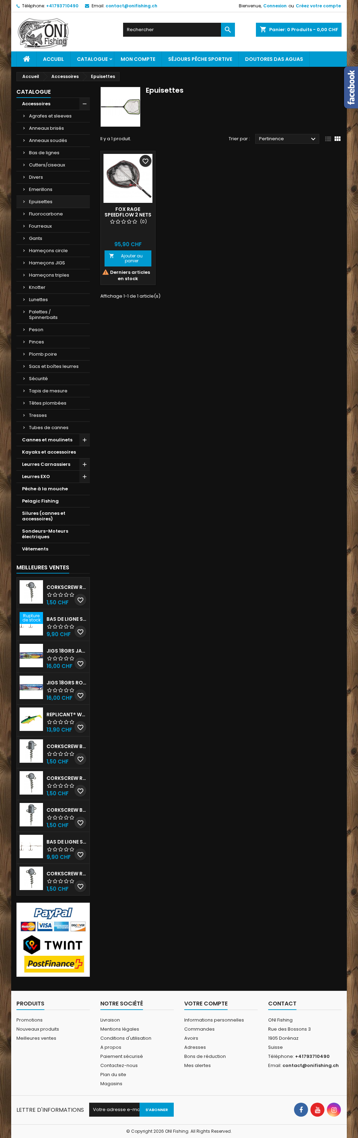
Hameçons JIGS (47, 262)
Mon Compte (138, 59)
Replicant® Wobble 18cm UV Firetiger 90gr (66, 714)
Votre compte (206, 1004)
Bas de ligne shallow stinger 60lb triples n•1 (66, 619)
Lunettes (38, 299)
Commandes (199, 1029)
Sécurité (38, 378)
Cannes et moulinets (47, 439)
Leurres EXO (36, 476)
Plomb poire (43, 354)
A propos (110, 1047)
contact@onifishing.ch (131, 6)
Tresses (38, 415)
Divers (36, 177)
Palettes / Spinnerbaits (43, 314)
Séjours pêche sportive (200, 59)
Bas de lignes (44, 152)
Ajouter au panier (126, 258)
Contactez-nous (119, 1065)
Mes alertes (197, 1065)
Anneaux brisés (46, 128)
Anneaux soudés (48, 140)
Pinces (36, 342)
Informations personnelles (214, 1020)
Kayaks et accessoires (49, 452)
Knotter (37, 287)
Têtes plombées (47, 403)
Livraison (110, 1020)
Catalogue (92, 59)
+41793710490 (62, 6)
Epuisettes (40, 201)
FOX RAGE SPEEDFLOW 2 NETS (128, 212)
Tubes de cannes (49, 427)
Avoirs (191, 1038)
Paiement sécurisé (121, 1056)
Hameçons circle (48, 250)
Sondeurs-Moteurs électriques (45, 534)
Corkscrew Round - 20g (66, 873)
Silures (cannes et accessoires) (43, 516)
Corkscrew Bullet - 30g (66, 746)
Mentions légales (119, 1029)
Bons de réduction (205, 1056)
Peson (36, 329)
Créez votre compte (318, 6)
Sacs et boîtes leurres (54, 366)
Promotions (29, 1020)
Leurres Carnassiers (46, 464)
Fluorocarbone (46, 214)
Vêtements (35, 549)
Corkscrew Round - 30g (66, 587)
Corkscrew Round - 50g (66, 778)
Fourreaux (40, 226)
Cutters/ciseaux (47, 165)
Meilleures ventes (36, 1038)
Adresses (195, 1047)
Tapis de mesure (48, 390)
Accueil (53, 59)
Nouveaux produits (37, 1029)
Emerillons (40, 189)
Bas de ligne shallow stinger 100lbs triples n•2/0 (66, 842)
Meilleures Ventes (42, 567)
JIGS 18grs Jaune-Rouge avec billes (66, 651)
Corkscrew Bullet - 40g (66, 810)
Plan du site (113, 1074)
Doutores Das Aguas (274, 59)
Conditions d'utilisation (125, 1038)
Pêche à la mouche (45, 488)
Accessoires (36, 103)
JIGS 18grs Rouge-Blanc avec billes (66, 682)
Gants (35, 238)
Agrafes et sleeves (50, 116)
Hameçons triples (49, 275)
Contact (282, 1004)
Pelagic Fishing (40, 501)
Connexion (275, 6)
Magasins (111, 1083)
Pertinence (288, 139)
